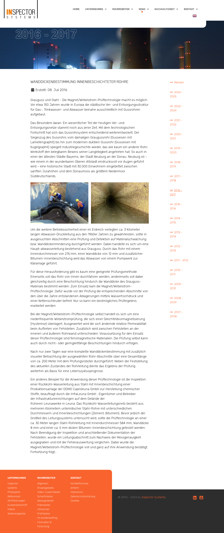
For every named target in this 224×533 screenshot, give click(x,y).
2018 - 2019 (176, 164)
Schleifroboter (45, 496)
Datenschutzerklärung (83, 496)
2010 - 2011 (176, 272)
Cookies (75, 500)
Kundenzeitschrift (17, 505)
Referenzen (14, 496)
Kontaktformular (80, 483)
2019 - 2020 (176, 150)
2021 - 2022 (176, 122)
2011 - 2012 (181, 260)
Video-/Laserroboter (48, 492)
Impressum (77, 492)
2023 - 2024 (176, 108)
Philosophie (14, 492)
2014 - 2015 (176, 220)
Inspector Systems (154, 497)
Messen (179, 82)
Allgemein (42, 483)
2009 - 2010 (176, 286)
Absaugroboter (45, 500)
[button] (59, 203)
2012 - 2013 (176, 248)
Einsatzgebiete (45, 487)
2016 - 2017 (176, 192)
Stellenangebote (17, 513)
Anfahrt (75, 487)
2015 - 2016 (176, 206)
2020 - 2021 (176, 136)
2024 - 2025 (176, 94)
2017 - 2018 (176, 178)
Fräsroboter (43, 505)
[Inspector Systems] (21, 13)
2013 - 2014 (176, 234)
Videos (11, 509)
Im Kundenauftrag (47, 517)
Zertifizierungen (16, 500)
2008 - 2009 (176, 300)
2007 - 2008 (176, 314)
